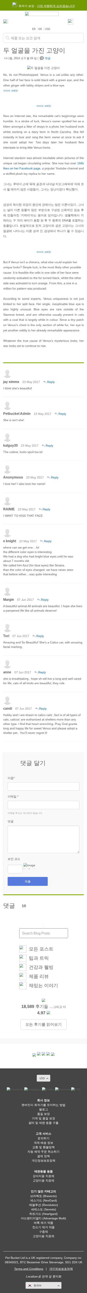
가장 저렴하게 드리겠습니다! (56, 6)
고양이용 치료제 (43, 1180)
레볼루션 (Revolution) (43, 1205)
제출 (28, 881)
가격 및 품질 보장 (43, 1118)
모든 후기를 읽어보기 (43, 1024)
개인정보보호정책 (43, 1160)
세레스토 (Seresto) (43, 1209)
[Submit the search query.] (7, 38)
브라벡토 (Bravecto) (43, 1196)
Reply (51, 382)
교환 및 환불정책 (43, 1147)
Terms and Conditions (28, 1268)
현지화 (56, 1276)
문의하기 (43, 1138)
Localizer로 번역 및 (39, 1276)
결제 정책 (43, 1156)
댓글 (11, 821)
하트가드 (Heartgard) (43, 1214)
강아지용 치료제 (43, 1176)
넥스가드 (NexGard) (43, 1200)
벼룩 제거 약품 (43, 1222)
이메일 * (13, 796)
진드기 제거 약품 (43, 1227)
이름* (11, 778)
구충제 (43, 1231)
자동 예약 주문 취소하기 (43, 1151)
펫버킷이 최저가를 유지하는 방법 (43, 1105)
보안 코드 (14, 859)
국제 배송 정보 (43, 1142)
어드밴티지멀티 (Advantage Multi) (43, 1218)
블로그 (43, 1109)
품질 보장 (43, 1114)
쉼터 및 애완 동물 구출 (43, 1122)
